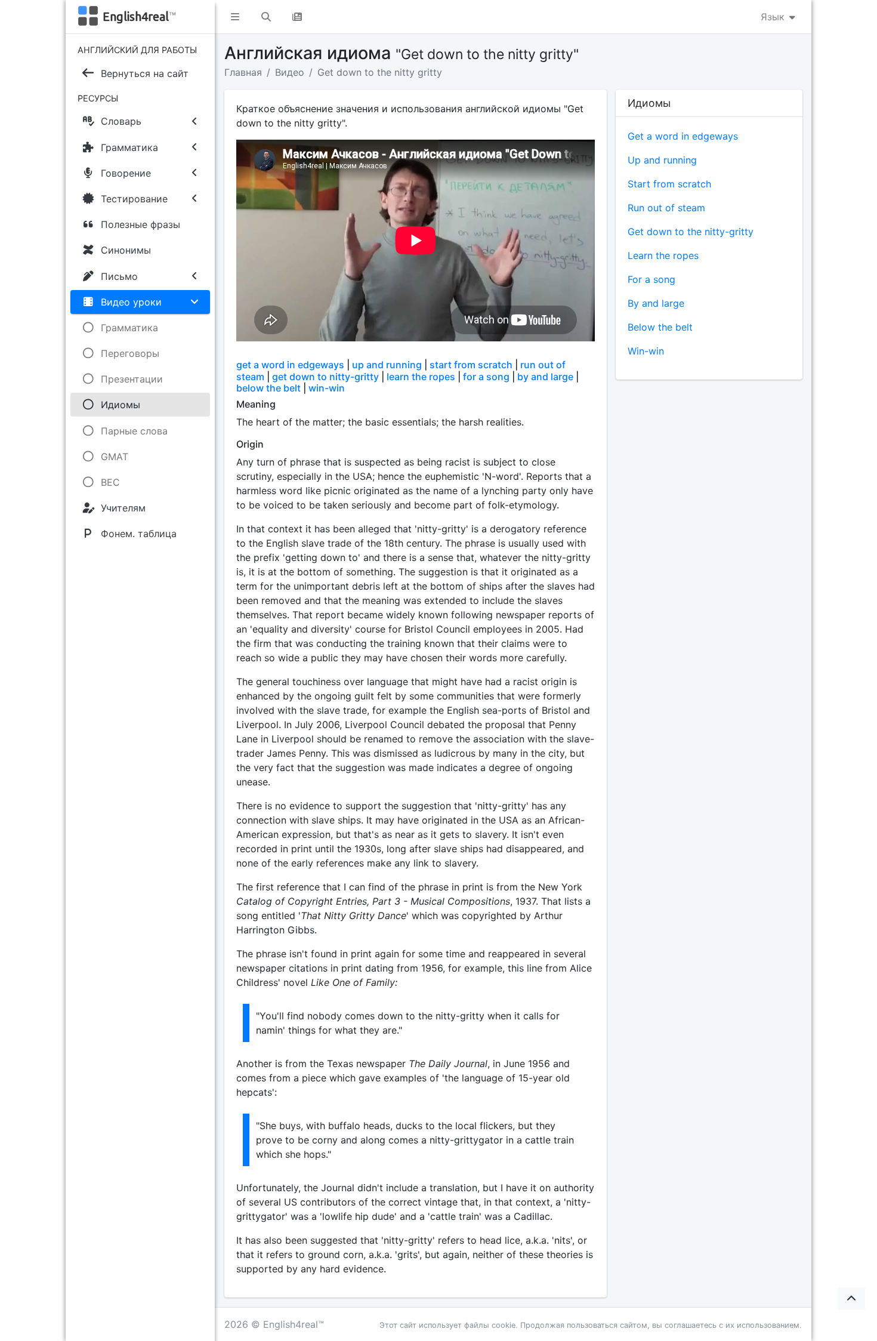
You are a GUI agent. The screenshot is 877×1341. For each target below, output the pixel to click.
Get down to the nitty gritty (379, 72)
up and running (387, 365)
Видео (289, 72)
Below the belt (660, 327)
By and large (656, 303)
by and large (545, 377)
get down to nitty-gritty (325, 377)
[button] (235, 17)
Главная (243, 72)
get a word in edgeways (290, 365)
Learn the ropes (663, 255)
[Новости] (297, 17)
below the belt (268, 388)
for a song (486, 377)
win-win (326, 388)
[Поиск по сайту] (266, 17)
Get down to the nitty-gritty (691, 232)
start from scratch (469, 365)
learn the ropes (421, 377)
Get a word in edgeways (683, 136)
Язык (774, 17)
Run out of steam (666, 208)
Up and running (662, 160)
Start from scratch (669, 184)
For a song (651, 279)
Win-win (646, 351)
